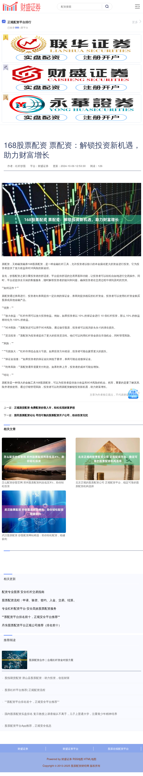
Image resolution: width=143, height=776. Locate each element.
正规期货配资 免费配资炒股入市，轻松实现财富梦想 (44, 407)
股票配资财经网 (80, 765)
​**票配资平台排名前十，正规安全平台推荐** (32, 702)
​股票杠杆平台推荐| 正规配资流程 (25, 690)
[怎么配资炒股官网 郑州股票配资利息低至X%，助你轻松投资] (34, 458)
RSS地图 (78, 759)
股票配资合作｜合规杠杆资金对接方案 (51, 660)
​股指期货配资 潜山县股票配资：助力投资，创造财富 (37, 678)
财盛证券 (23, 748)
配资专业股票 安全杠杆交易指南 (23, 592)
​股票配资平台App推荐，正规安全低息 (28, 725)
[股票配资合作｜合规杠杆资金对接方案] (14, 660)
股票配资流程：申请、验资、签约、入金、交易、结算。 (39, 600)
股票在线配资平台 (118, 748)
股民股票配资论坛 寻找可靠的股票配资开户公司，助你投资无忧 (51, 415)
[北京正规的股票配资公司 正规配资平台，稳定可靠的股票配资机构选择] (108, 458)
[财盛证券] (21, 6)
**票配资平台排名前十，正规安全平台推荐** (31, 617)
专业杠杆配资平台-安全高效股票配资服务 (29, 608)
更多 (135, 22)
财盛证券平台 (70, 748)
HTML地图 (90, 759)
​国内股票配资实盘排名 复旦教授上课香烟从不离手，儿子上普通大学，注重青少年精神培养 (61, 714)
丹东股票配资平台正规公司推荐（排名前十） (31, 625)
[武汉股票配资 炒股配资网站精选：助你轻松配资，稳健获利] (34, 511)
